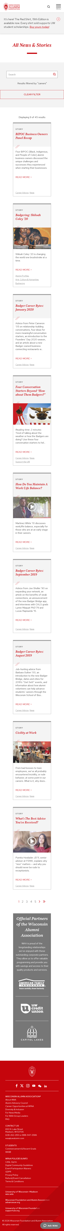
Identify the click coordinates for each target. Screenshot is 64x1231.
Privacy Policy (11, 1175)
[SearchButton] (54, 74)
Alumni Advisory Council (16, 1103)
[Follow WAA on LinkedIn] (45, 1085)
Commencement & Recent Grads (20, 1148)
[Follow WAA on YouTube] (34, 1085)
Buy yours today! (39, 27)
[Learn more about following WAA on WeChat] (40, 1085)
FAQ (7, 1119)
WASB (8, 1152)
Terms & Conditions (14, 1181)
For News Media (12, 1112)
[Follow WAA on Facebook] (16, 1085)
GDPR (8, 1171)
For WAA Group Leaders (16, 1116)
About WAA (10, 1099)
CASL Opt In (11, 1162)
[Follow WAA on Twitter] (22, 1085)
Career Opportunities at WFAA (19, 1106)
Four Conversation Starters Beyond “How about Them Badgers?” (30, 390)
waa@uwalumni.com (14, 1138)
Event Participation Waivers (18, 1168)
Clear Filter (32, 94)
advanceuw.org (12, 1202)
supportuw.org (12, 1210)
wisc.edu (9, 1194)
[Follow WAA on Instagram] (28, 1085)
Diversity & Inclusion (14, 1109)
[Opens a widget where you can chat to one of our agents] (50, 1226)
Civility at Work (25, 733)
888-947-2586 (29, 1135)
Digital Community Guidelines (19, 1165)
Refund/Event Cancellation (18, 1178)
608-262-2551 (12, 1135)
